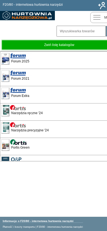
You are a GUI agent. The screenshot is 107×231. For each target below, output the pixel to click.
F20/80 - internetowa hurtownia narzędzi (60, 227)
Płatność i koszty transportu (19, 227)
